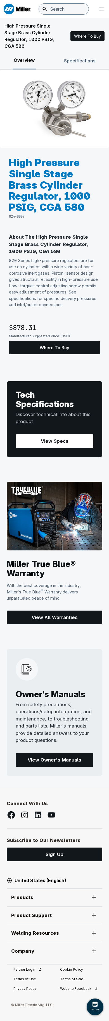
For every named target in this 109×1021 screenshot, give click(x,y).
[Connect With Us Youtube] (51, 814)
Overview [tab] (24, 60)
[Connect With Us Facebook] (11, 814)
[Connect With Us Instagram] (24, 814)
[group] (54, 109)
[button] (87, 36)
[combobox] (64, 9)
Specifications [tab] (80, 61)
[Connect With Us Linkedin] (38, 814)
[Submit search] (45, 9)
